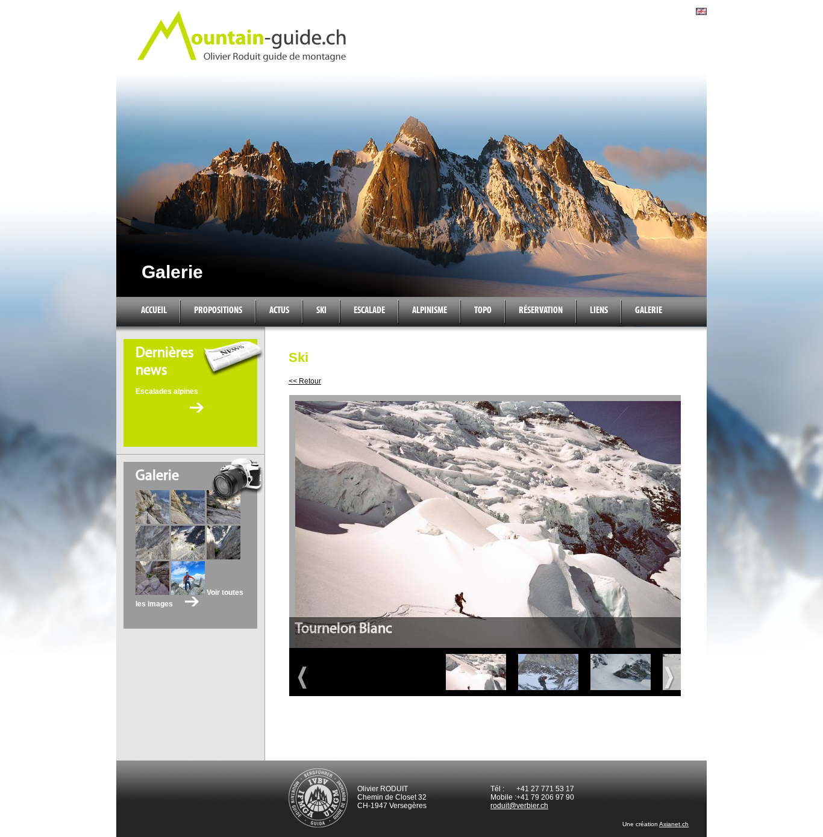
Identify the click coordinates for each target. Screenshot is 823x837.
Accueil (154, 311)
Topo (483, 311)
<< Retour (305, 381)
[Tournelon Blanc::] (476, 672)
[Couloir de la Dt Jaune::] (548, 672)
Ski (321, 311)
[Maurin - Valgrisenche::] (620, 672)
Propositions (218, 311)
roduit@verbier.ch (519, 805)
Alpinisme (429, 311)
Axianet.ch (674, 824)
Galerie (648, 311)
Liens (599, 311)
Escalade (369, 311)
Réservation (541, 311)
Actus (279, 311)
